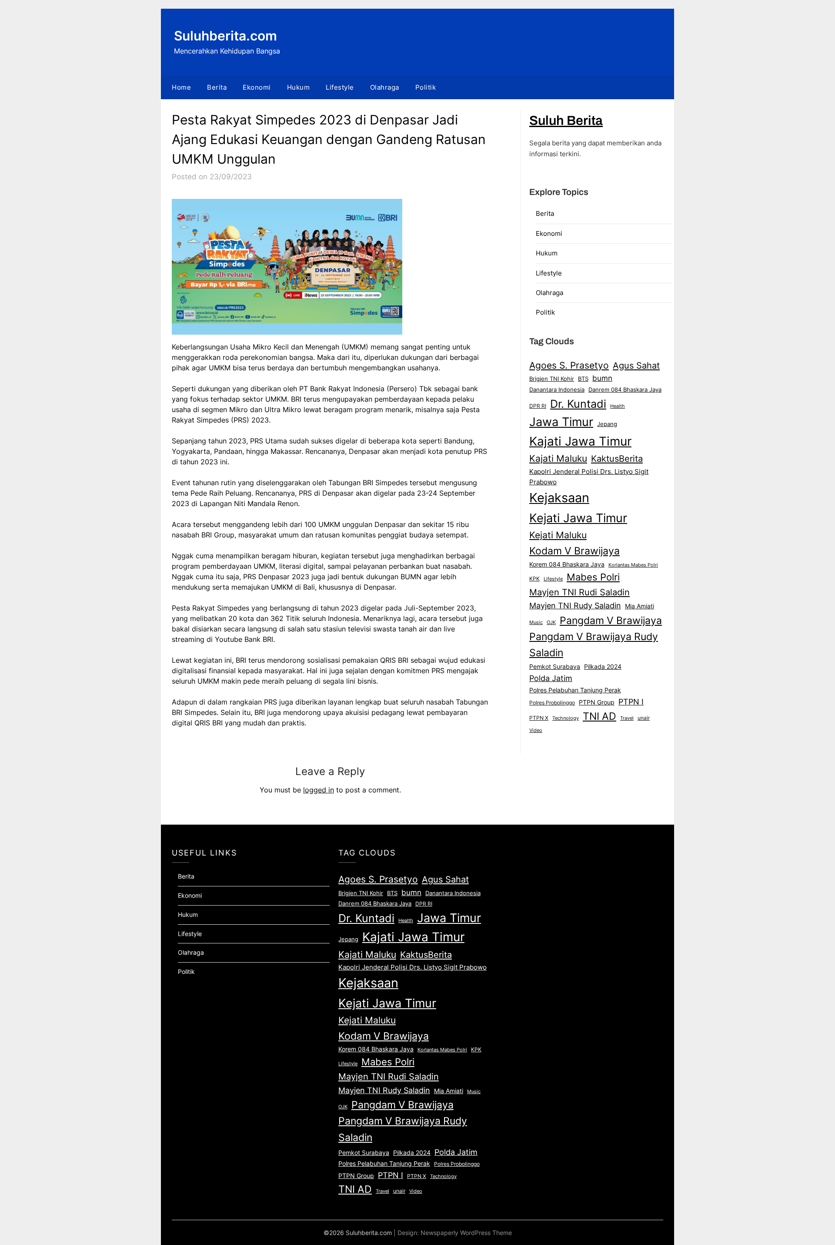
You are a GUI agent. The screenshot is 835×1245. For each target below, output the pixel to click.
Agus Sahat (636, 365)
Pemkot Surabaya (554, 666)
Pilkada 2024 (602, 666)
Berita (217, 87)
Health (617, 406)
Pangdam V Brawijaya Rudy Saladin (593, 645)
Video (535, 730)
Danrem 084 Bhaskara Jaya (624, 389)
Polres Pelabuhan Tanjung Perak (575, 690)
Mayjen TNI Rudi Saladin (579, 592)
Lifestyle (340, 87)
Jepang (607, 423)
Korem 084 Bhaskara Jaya (567, 564)
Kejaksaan (559, 497)
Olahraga (384, 87)
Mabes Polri (593, 577)
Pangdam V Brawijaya (611, 620)
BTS (583, 379)
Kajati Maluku (558, 458)
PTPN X (538, 718)
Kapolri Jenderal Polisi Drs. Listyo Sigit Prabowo (588, 477)
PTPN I (631, 701)
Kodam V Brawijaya (574, 550)
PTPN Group (597, 702)
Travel (627, 718)
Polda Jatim (550, 678)
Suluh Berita (566, 121)
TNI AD (599, 716)
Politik (425, 87)
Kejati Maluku (558, 534)
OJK (551, 622)
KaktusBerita (617, 458)
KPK (534, 578)
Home (181, 87)
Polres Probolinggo (552, 703)
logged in (318, 789)
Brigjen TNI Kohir (551, 378)
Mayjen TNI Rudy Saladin (575, 605)
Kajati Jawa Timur (580, 441)
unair (644, 718)
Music (536, 622)
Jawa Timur (561, 422)
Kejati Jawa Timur (578, 517)
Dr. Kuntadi (578, 403)
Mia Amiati (639, 606)
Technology (565, 718)
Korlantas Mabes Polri (633, 565)
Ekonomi (257, 87)
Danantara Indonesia (556, 389)
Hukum (298, 87)
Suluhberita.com (225, 36)
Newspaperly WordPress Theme (466, 1232)
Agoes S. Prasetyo (569, 365)
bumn (602, 378)
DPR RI (537, 406)
